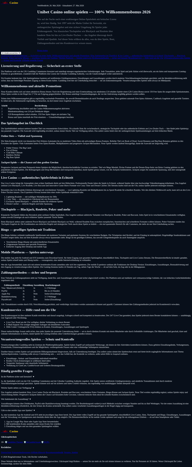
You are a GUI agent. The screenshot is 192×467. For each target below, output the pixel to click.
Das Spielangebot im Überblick (103, 56)
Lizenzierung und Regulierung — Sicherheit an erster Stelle (26, 56)
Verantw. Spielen (71, 452)
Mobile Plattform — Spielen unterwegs (75, 58)
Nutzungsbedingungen (21, 452)
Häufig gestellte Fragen (32, 60)
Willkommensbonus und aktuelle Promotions (71, 56)
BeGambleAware (32, 442)
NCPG (45, 442)
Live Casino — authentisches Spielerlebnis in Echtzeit (140, 56)
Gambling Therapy (14, 442)
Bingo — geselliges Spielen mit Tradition (40, 58)
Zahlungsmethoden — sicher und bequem (110, 58)
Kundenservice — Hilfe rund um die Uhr (145, 58)
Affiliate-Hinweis (38, 452)
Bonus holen (42, 50)
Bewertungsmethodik (54, 452)
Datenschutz (6, 452)
